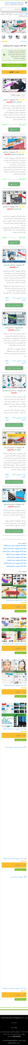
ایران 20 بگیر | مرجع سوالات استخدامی (14, 3)
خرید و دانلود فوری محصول (20, 611)
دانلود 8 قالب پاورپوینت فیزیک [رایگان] (16, 560)
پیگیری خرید (14, 1028)
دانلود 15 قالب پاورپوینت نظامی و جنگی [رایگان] (14, 551)
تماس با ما (14, 1023)
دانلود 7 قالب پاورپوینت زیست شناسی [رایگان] (15, 563)
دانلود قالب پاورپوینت (18, 14)
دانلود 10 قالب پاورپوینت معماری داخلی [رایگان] (14, 549)
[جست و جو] (24, 9)
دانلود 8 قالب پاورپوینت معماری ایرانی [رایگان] (15, 546)
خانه (25, 14)
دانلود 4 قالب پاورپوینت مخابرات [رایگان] (16, 557)
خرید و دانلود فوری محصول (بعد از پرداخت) (14, 65)
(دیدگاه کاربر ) (23, 41)
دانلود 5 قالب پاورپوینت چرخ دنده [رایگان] (16, 554)
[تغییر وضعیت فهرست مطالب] (22, 95)
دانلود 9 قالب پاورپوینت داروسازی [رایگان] (16, 566)
